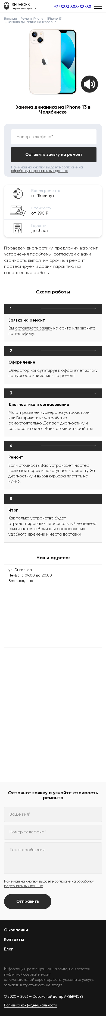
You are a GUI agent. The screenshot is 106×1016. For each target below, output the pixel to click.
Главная (10, 18)
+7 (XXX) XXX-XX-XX (72, 6)
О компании (16, 930)
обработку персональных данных (39, 171)
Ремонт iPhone (32, 18)
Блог (8, 949)
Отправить (27, 901)
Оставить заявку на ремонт (54, 154)
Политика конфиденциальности (30, 1005)
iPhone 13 (54, 18)
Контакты (14, 939)
